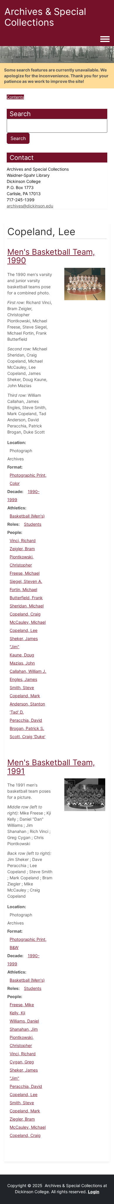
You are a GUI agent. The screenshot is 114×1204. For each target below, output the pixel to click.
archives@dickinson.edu (30, 205)
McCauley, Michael (28, 622)
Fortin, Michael (23, 589)
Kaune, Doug (22, 654)
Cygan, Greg (22, 1061)
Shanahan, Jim (24, 1029)
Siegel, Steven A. (26, 581)
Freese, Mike (22, 1004)
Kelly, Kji (17, 1012)
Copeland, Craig (25, 613)
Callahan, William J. (28, 671)
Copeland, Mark (25, 695)
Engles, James (23, 679)
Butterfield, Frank (26, 597)
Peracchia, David (26, 720)
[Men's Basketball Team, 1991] (84, 794)
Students (32, 524)
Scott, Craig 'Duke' (27, 736)
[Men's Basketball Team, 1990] (84, 283)
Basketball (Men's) (27, 515)
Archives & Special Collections (45, 17)
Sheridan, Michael (27, 605)
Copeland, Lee (23, 630)
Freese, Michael (24, 573)
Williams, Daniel (24, 1020)
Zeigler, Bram (22, 548)
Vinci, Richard (23, 540)
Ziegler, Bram (22, 1118)
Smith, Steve (22, 687)
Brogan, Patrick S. (27, 728)
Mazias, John (22, 662)
